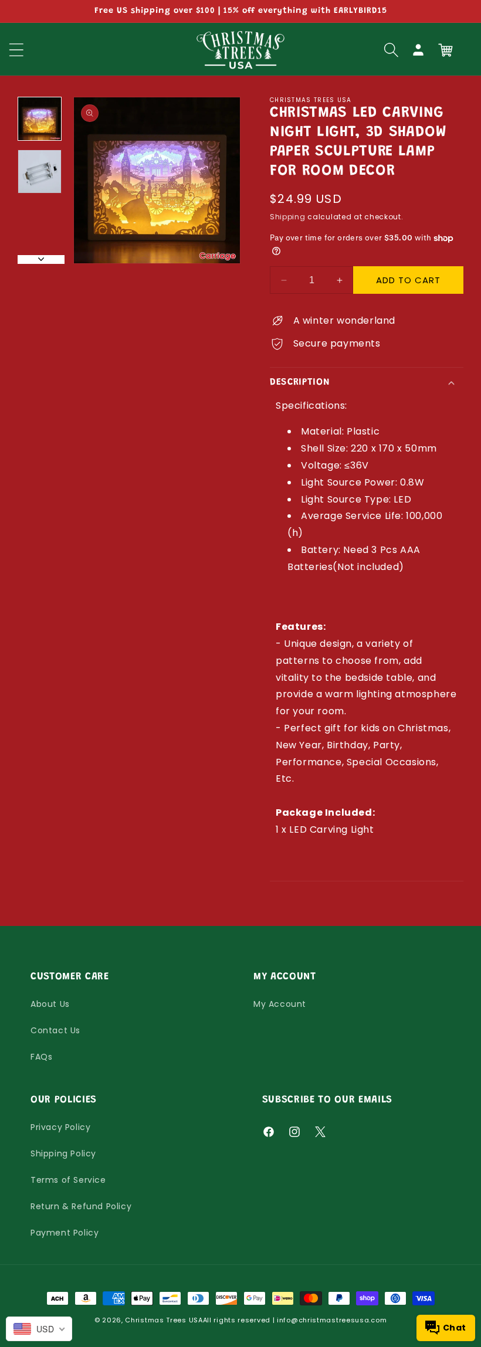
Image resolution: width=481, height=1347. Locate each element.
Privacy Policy (60, 1127)
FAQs (41, 1057)
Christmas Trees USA (163, 1320)
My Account (279, 1004)
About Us (50, 1004)
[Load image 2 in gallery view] (40, 172)
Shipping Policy (63, 1153)
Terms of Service (68, 1180)
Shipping (288, 217)
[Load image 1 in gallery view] (40, 119)
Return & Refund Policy (81, 1206)
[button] (391, 49)
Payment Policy (65, 1233)
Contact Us (55, 1030)
